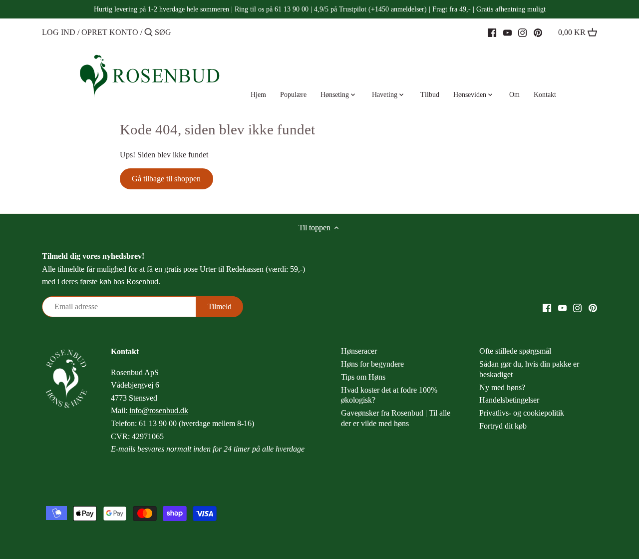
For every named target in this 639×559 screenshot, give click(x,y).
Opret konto (109, 32)
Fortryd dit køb (503, 426)
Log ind (58, 32)
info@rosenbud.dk (158, 410)
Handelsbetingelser (509, 400)
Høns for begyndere (372, 364)
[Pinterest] (538, 31)
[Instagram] (522, 31)
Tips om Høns (363, 377)
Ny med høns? (502, 387)
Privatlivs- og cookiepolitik (521, 413)
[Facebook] (492, 31)
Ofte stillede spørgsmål (515, 351)
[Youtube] (507, 31)
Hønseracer (359, 351)
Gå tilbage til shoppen (166, 178)
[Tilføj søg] (148, 32)
